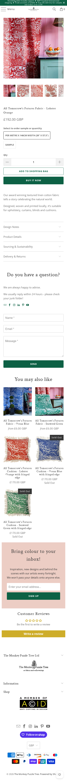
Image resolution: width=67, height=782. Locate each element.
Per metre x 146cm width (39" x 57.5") (26, 135)
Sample (9, 144)
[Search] (54, 9)
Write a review (33, 634)
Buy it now (33, 180)
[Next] (61, 49)
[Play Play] (33, 49)
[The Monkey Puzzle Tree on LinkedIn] (18, 305)
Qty (5, 154)
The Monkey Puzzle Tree (26, 774)
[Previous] (6, 49)
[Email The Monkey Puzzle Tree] (5, 305)
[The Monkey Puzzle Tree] (33, 9)
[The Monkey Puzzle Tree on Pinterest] (23, 305)
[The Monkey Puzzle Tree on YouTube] (27, 305)
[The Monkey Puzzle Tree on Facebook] (9, 305)
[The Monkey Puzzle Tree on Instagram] (14, 305)
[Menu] (2, 9)
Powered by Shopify (50, 774)
